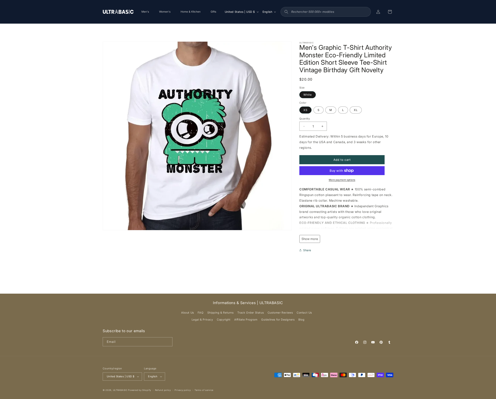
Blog (301, 319)
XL (356, 110)
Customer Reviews (280, 312)
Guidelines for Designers (277, 319)
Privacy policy (183, 390)
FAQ (200, 312)
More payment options (342, 179)
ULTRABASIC (120, 390)
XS (305, 110)
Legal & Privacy (202, 319)
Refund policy (163, 390)
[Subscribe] (168, 341)
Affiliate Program (245, 319)
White (307, 94)
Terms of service (204, 390)
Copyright (223, 319)
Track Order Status (250, 312)
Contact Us (304, 312)
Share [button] (307, 250)
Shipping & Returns (220, 312)
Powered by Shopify (139, 390)
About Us (187, 312)
